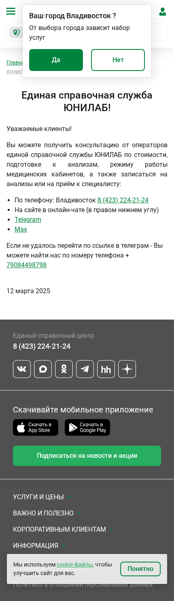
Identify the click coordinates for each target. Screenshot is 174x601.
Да (56, 60)
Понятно (140, 569)
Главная (17, 62)
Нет (118, 60)
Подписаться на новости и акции (87, 455)
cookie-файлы (75, 564)
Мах (21, 229)
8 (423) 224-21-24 (123, 200)
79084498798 (26, 265)
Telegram (28, 219)
